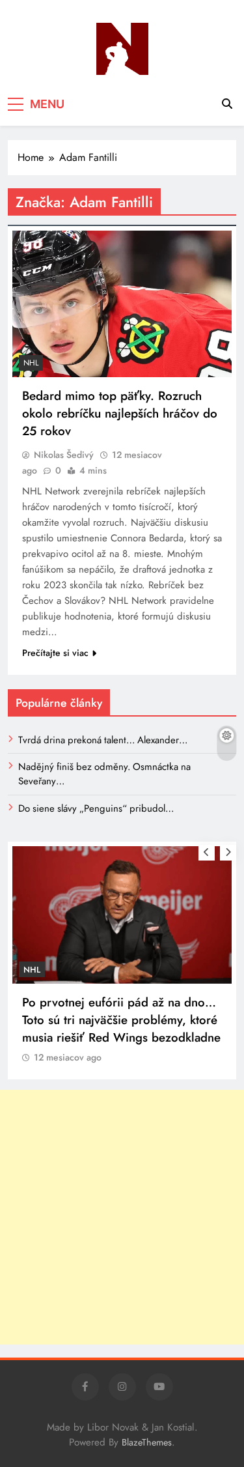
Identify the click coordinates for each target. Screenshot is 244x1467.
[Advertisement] (122, 1217)
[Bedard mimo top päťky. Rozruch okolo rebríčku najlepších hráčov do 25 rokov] (122, 304)
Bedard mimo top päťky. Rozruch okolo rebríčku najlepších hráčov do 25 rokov (119, 413)
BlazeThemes (147, 1442)
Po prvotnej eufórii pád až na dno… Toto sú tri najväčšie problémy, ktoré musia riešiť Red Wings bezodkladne (121, 1019)
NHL (30, 363)
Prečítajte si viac (55, 652)
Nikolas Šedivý (64, 454)
